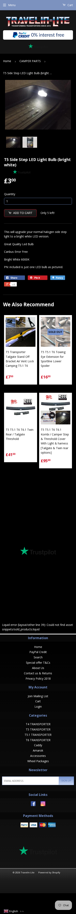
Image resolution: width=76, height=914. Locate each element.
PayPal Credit (38, 652)
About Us (38, 668)
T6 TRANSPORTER (38, 740)
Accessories (38, 756)
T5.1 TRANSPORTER (38, 735)
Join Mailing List (38, 696)
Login (38, 706)
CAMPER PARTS (30, 61)
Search (38, 657)
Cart (70, 5)
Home (7, 61)
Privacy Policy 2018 (38, 678)
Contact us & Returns (38, 673)
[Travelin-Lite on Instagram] (43, 805)
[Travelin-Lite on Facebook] (33, 805)
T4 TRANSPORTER (38, 724)
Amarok (38, 750)
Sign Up (66, 780)
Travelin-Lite (27, 872)
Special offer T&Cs (38, 663)
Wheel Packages (38, 761)
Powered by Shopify (49, 872)
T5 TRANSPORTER (38, 729)
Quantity (9, 194)
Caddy (38, 745)
